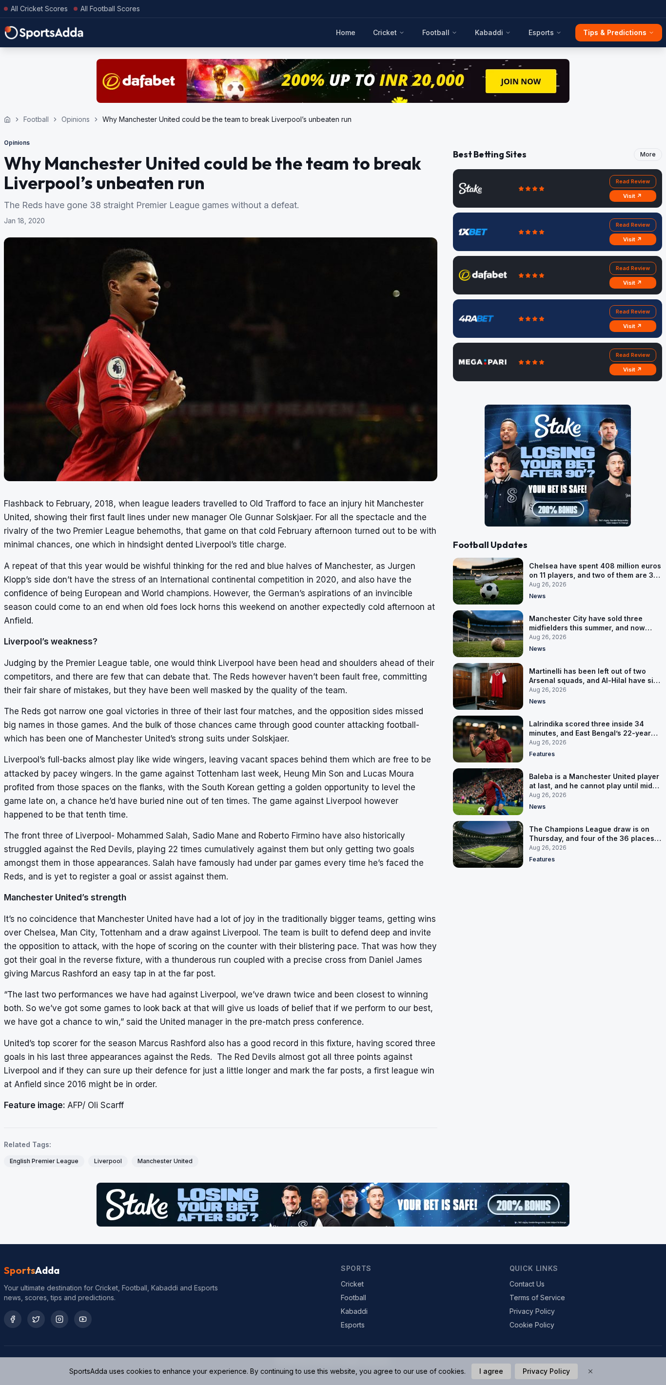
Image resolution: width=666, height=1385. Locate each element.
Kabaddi (489, 32)
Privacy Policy (532, 1311)
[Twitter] (36, 1319)
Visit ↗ (632, 196)
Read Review (633, 181)
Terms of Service (537, 1297)
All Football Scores (110, 8)
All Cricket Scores (39, 8)
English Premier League (44, 1161)
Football (436, 32)
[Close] (590, 1371)
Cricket (385, 32)
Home (345, 32)
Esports (541, 32)
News (537, 596)
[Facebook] (12, 1319)
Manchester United (165, 1161)
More (648, 154)
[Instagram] (59, 1319)
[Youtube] (83, 1319)
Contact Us (527, 1284)
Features (542, 754)
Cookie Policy (531, 1325)
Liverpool (108, 1161)
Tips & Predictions (614, 32)
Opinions (75, 119)
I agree (491, 1371)
